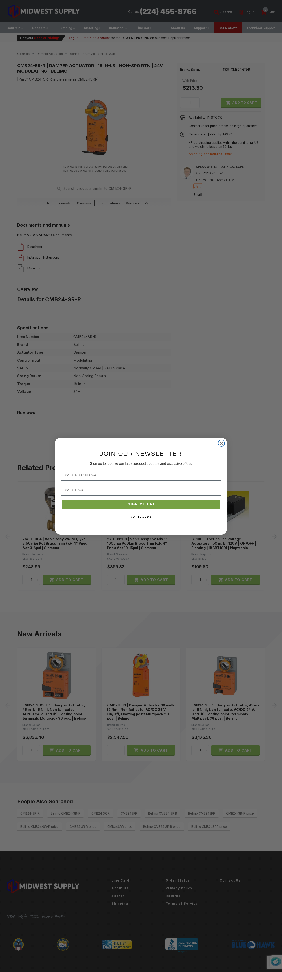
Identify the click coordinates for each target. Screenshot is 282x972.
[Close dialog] (221, 443)
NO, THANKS (141, 517)
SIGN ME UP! (141, 504)
